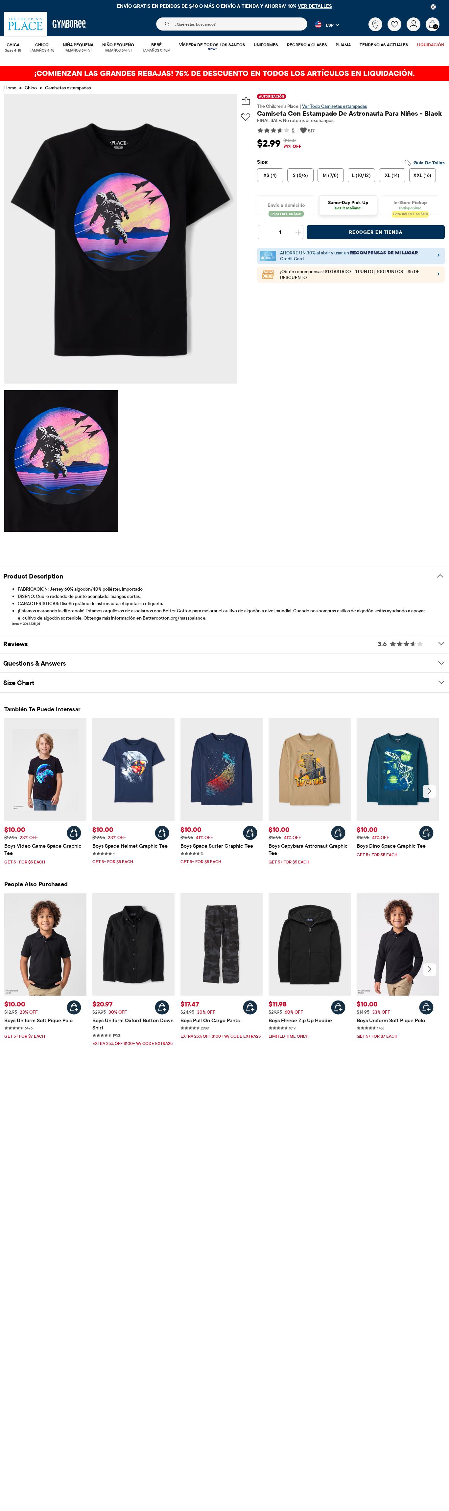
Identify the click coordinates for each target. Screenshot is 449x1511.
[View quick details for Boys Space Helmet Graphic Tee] (162, 833)
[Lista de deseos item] (397, 30)
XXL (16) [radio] (422, 175)
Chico (31, 88)
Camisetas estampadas (68, 88)
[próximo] (429, 791)
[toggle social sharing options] (245, 100)
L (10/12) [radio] (361, 175)
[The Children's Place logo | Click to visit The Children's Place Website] (25, 24)
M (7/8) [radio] (331, 175)
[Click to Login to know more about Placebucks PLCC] (438, 275)
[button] (323, 25)
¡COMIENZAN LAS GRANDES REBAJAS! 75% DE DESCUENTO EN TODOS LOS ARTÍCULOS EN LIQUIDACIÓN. (224, 73)
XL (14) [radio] (392, 175)
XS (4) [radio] (270, 175)
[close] (433, 7)
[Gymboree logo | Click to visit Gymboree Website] (69, 24)
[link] (375, 24)
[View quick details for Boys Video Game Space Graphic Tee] (74, 833)
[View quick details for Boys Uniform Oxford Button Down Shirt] (162, 1007)
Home (10, 88)
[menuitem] (13, 45)
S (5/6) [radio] (300, 175)
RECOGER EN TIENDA (375, 232)
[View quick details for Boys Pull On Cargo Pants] (250, 1007)
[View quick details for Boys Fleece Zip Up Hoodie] (338, 1007)
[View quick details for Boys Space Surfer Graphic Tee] (250, 833)
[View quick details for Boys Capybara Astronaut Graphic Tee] (338, 833)
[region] (224, 6)
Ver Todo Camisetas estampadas (334, 106)
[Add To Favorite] (245, 117)
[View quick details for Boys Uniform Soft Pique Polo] (74, 1007)
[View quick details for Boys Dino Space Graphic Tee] (426, 833)
